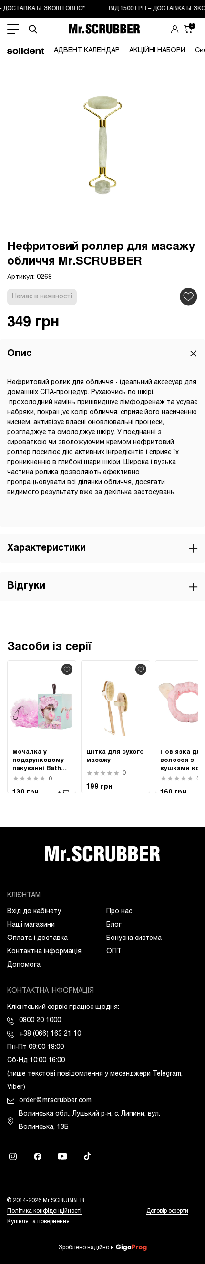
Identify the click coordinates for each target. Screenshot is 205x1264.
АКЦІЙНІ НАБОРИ (157, 51)
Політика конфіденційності (44, 1211)
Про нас (119, 911)
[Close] (193, 353)
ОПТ (114, 951)
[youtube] (62, 1156)
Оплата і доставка (37, 938)
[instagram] (13, 1156)
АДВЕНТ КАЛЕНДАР (87, 51)
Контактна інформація (44, 951)
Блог (114, 925)
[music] (87, 1156)
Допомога (24, 965)
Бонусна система (134, 938)
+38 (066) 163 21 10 (50, 1034)
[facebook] (38, 1156)
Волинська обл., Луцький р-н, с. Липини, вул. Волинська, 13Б (89, 1120)
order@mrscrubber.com (55, 1100)
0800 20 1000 (40, 1020)
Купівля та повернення (38, 1221)
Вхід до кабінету (34, 911)
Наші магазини (31, 925)
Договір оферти (167, 1211)
